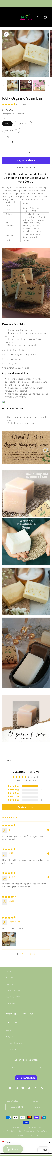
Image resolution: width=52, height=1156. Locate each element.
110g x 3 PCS (23, 123)
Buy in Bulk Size (13, 996)
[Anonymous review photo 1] (9, 939)
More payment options (26, 167)
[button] (6, 17)
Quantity (5, 136)
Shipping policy (19, 1135)
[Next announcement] (46, 4)
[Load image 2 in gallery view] (39, 85)
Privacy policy (29, 1131)
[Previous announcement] (5, 4)
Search (9, 1030)
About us (10, 984)
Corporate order (13, 990)
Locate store (11, 1049)
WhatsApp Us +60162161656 (20, 1013)
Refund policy (16, 1131)
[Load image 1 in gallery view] (13, 85)
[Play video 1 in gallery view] (26, 85)
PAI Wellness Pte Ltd (24, 1127)
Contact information (34, 1135)
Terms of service (43, 1131)
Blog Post (10, 1036)
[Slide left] (3, 86)
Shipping (5, 114)
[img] (9, 825)
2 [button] (22, 954)
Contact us (10, 1003)
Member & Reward (14, 1043)
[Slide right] (49, 86)
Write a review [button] (26, 806)
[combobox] (26, 1142)
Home (8, 971)
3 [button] (27, 954)
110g (7, 123)
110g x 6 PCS (11, 130)
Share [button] (8, 760)
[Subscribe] (40, 1067)
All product (11, 977)
